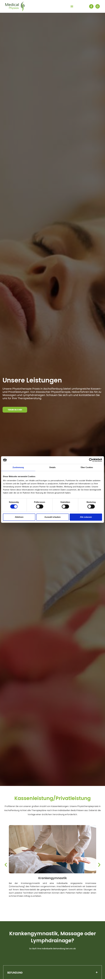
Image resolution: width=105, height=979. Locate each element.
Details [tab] (52, 467)
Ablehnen (19, 517)
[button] (72, 6)
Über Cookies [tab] (87, 467)
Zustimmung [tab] (18, 467)
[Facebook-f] (91, 6)
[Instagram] (97, 6)
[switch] (39, 507)
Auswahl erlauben (52, 517)
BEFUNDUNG (15, 972)
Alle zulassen (86, 517)
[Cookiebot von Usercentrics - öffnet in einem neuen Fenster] (91, 460)
